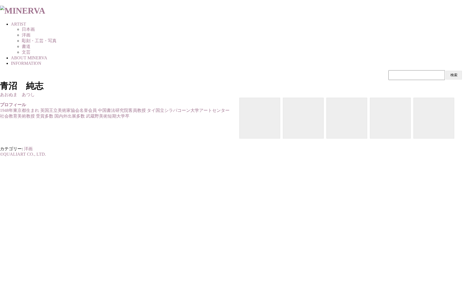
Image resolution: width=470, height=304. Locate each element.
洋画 (28, 148)
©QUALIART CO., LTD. (23, 154)
